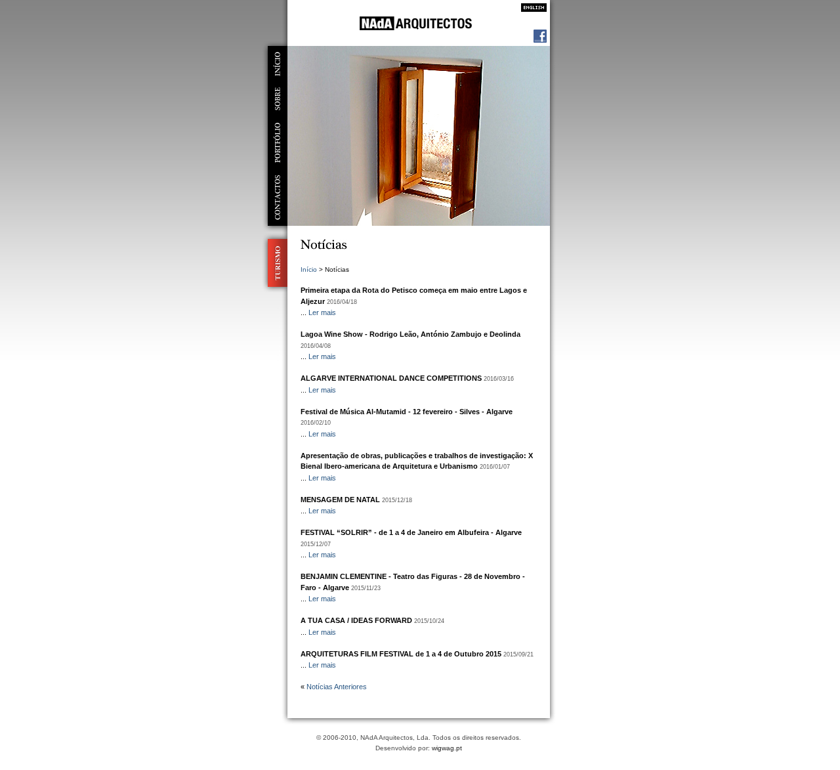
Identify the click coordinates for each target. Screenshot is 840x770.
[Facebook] (540, 40)
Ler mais (322, 312)
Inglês (530, 7)
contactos (277, 197)
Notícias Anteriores (336, 687)
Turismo (274, 263)
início (277, 63)
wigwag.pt (447, 748)
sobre (277, 98)
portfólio (277, 142)
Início (309, 269)
